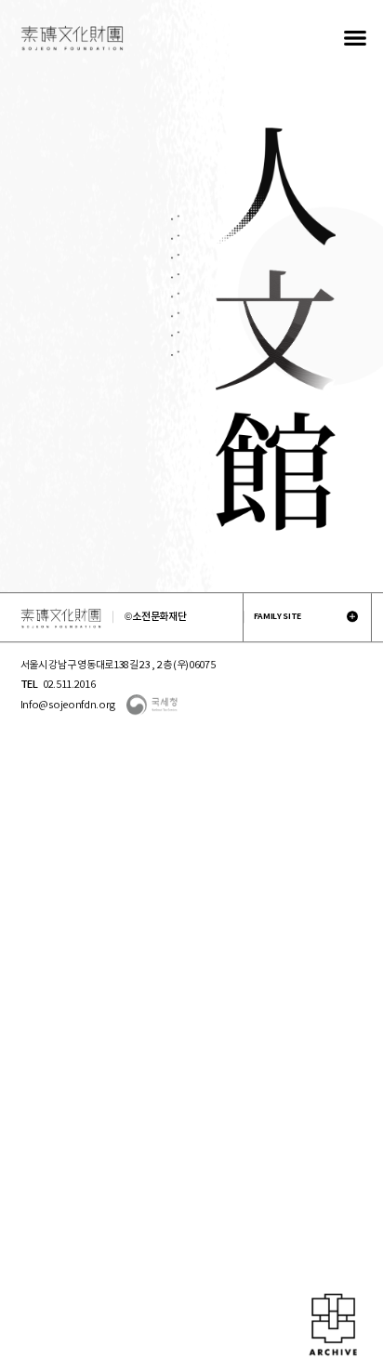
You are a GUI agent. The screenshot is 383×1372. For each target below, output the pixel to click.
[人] (276, 186)
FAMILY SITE (278, 616)
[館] (276, 471)
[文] (276, 332)
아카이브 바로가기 (333, 1325)
